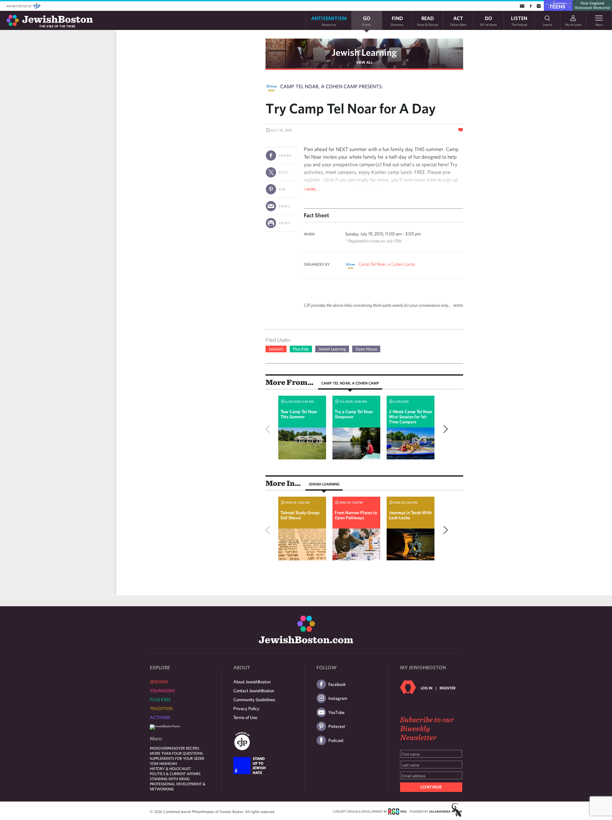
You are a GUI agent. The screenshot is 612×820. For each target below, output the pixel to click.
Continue (431, 787)
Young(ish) (162, 690)
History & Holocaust (170, 768)
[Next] (444, 429)
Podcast (336, 740)
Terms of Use (245, 717)
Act (458, 20)
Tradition (161, 708)
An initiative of (19, 6)
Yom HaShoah (163, 763)
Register (447, 688)
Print (285, 223)
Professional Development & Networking (177, 786)
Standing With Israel (170, 778)
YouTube (336, 712)
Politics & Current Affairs (175, 773)
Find (397, 20)
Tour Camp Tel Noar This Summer (298, 414)
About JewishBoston (252, 681)
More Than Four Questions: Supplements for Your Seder (177, 755)
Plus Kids (301, 349)
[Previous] (269, 429)
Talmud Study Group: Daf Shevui (300, 515)
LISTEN (519, 20)
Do (488, 20)
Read (427, 20)
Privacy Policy (246, 708)
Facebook (337, 684)
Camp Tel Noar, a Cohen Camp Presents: (331, 86)
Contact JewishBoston (253, 690)
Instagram (337, 698)
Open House (366, 349)
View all (364, 62)
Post (284, 172)
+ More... (311, 189)
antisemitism (328, 20)
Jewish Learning (364, 52)
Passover (158, 748)
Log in (426, 688)
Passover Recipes (183, 748)
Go (366, 20)
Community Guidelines (254, 699)
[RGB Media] (397, 811)
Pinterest (336, 726)
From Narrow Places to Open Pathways (356, 515)
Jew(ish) (276, 349)
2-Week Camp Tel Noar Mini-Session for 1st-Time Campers (410, 416)
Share (285, 155)
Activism (160, 717)
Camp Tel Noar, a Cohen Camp (387, 264)
